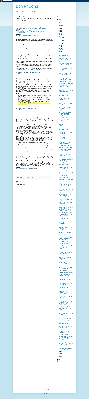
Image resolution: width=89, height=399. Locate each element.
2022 (59, 27)
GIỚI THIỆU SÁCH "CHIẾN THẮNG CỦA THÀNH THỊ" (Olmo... (66, 344)
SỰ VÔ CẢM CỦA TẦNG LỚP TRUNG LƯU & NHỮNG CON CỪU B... (65, 69)
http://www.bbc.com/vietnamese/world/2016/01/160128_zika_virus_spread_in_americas (32, 75)
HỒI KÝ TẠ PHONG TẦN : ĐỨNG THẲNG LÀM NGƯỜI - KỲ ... (64, 162)
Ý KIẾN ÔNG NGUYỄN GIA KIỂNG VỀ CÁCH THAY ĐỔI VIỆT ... (65, 334)
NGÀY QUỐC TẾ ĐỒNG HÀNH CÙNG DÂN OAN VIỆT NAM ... (65, 327)
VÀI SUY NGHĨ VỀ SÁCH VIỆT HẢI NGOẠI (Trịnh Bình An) (65, 258)
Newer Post (18, 214)
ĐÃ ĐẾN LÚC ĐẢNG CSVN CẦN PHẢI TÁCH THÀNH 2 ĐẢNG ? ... (65, 316)
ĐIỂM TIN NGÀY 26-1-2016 (64, 239)
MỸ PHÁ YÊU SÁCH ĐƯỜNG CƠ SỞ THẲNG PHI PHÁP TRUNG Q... (65, 59)
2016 (59, 36)
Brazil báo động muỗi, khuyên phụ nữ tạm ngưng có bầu (27, 35)
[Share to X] (30, 177)
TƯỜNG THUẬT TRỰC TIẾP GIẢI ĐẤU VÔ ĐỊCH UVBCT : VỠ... (66, 349)
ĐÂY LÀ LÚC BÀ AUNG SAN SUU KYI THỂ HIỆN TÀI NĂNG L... (65, 263)
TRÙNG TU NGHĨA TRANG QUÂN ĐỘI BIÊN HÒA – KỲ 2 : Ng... (65, 302)
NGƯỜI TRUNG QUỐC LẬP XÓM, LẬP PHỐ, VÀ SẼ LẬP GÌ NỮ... (66, 91)
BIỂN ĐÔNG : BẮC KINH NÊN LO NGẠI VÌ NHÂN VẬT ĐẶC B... (66, 133)
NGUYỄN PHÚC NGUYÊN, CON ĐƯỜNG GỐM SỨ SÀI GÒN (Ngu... (65, 81)
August (60, 43)
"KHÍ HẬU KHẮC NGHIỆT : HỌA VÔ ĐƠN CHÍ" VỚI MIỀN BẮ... (65, 113)
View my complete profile (61, 362)
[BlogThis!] (29, 177)
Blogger (49, 389)
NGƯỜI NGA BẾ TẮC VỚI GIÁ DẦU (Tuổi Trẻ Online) (65, 294)
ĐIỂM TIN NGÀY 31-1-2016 (64, 55)
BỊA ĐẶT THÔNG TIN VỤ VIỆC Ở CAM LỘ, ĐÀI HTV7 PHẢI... (65, 192)
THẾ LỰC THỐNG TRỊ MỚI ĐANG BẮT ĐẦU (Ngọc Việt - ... (66, 297)
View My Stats (44, 393)
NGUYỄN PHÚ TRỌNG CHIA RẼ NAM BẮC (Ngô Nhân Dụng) (65, 110)
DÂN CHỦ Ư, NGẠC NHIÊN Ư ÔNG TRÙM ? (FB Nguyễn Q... (65, 170)
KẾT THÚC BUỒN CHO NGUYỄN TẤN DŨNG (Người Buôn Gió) (66, 275)
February (60, 52)
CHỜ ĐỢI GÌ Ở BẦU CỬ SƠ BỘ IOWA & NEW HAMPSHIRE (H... (66, 270)
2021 (59, 28)
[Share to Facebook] (31, 177)
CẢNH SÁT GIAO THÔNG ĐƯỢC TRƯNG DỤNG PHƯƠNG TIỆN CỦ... (66, 66)
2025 (59, 22)
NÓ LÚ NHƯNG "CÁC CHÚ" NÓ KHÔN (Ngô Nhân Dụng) (66, 225)
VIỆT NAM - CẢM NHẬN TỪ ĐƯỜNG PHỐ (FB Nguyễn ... (65, 99)
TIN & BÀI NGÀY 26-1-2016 (64, 218)
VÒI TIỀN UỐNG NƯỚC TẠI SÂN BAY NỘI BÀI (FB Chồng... (65, 101)
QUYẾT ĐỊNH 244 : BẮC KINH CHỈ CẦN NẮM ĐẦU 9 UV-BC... (66, 314)
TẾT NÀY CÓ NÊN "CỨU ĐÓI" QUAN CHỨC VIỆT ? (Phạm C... (65, 312)
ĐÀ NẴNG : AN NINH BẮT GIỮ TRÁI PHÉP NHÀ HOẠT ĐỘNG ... (65, 74)
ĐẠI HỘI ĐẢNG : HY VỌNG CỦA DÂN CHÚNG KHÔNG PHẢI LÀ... (65, 292)
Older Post (51, 214)
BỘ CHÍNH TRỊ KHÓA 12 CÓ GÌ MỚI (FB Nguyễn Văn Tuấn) (66, 180)
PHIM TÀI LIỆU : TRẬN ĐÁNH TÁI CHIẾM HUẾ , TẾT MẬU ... (65, 76)
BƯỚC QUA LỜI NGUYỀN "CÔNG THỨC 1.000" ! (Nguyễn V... (65, 282)
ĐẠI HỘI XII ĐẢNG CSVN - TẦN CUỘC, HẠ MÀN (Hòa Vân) (66, 221)
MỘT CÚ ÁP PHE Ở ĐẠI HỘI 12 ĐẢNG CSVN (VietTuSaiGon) (65, 197)
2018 (59, 33)
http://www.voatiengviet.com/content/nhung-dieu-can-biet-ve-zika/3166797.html (30, 112)
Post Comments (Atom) (25, 215)
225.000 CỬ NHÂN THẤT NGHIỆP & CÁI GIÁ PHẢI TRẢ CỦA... (65, 284)
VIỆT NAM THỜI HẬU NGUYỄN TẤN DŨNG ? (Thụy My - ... (65, 205)
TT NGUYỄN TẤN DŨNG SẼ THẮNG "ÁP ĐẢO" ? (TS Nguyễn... (65, 339)
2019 (59, 31)
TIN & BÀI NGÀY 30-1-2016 (64, 57)
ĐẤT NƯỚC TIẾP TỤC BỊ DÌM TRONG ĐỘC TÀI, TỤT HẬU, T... (65, 347)
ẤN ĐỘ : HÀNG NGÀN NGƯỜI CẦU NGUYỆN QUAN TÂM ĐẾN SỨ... (65, 145)
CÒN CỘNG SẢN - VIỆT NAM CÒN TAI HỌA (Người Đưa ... (66, 208)
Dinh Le (21, 177)
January (60, 54)
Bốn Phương (27, 6)
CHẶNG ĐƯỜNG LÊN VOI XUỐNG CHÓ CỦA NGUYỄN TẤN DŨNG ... (65, 210)
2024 (59, 24)
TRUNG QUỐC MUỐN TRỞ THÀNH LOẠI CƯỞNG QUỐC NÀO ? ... (65, 342)
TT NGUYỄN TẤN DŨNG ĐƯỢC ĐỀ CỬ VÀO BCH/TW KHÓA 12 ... (66, 337)
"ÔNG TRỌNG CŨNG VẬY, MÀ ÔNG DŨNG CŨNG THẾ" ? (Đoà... (65, 93)
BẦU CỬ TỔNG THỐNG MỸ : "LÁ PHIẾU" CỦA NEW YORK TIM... (65, 79)
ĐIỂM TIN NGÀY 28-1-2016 (64, 164)
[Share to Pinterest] (32, 177)
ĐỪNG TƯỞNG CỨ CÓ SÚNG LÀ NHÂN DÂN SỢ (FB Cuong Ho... (65, 140)
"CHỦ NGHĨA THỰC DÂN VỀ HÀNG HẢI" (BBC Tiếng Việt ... (65, 175)
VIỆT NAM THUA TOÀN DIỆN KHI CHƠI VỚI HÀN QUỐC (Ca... (66, 255)
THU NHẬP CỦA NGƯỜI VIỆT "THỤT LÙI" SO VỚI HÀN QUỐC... (65, 118)
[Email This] (27, 177)
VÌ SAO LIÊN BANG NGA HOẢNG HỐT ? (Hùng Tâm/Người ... (66, 203)
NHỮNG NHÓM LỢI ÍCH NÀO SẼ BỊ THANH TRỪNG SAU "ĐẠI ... (65, 290)
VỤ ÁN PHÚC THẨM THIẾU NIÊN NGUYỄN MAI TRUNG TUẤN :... (65, 71)
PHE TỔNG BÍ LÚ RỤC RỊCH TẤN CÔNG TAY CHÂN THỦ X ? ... (65, 86)
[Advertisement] (44, 376)
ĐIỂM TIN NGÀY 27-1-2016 (64, 217)
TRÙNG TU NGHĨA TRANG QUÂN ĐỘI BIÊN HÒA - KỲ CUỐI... (65, 304)
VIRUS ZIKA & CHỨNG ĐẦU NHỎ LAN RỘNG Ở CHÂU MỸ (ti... (66, 190)
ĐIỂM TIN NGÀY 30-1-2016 (64, 95)
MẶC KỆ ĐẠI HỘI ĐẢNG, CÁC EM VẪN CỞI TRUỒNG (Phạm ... (66, 278)
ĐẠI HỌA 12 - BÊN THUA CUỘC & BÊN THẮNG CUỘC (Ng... (66, 213)
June (60, 46)
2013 (59, 354)
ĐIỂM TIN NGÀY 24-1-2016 (64, 323)
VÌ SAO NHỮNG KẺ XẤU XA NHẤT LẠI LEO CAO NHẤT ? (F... (66, 160)
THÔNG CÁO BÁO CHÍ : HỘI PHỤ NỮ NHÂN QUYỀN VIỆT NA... (65, 135)
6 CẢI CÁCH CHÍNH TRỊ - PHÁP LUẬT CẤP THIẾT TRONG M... (65, 150)
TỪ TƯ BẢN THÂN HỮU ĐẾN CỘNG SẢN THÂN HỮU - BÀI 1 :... (65, 138)
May (60, 48)
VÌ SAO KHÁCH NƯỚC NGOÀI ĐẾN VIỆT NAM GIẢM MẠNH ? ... (65, 89)
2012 (59, 356)
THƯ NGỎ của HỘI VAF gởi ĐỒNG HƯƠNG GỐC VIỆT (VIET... (65, 307)
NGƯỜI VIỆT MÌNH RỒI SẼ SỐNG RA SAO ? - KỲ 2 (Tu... (65, 228)
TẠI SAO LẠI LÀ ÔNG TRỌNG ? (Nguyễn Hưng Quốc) (64, 223)
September (61, 42)
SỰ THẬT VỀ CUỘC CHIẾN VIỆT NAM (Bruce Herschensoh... (66, 253)
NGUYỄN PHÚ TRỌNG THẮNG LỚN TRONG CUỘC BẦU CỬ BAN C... (65, 260)
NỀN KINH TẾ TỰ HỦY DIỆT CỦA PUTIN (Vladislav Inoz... (65, 157)
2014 (59, 353)
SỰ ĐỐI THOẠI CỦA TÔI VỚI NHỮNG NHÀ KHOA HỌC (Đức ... (65, 143)
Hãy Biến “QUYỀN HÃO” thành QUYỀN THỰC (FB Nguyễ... (66, 173)
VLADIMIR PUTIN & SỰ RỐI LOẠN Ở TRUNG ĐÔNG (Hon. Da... (65, 187)
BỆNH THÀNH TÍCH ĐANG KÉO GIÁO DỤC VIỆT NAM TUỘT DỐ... (65, 215)
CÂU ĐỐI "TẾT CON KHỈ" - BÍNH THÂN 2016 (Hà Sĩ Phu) (66, 84)
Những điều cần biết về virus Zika (26, 108)
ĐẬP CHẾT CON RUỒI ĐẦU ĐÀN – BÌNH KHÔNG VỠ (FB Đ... (65, 108)
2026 (59, 21)
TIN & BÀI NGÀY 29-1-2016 (64, 97)
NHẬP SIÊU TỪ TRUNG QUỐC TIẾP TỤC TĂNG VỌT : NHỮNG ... (65, 183)
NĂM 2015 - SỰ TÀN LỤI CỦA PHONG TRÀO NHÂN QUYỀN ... (66, 153)
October (60, 40)
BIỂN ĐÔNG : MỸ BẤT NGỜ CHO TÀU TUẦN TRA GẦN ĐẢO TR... (65, 64)
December (61, 37)
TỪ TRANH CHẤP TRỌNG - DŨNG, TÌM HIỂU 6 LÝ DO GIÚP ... (66, 235)
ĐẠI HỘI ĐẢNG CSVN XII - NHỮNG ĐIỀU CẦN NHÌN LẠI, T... (65, 195)
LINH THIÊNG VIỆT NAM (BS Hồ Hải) (65, 199)
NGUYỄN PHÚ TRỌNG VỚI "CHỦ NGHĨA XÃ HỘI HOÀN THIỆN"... (65, 125)
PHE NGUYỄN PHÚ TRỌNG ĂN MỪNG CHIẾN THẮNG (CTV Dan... (66, 238)
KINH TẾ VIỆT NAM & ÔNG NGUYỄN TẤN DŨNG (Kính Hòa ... (65, 168)
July (60, 45)
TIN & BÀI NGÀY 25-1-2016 (64, 241)
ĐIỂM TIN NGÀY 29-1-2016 (64, 129)
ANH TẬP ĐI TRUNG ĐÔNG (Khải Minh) (66, 200)
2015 (59, 351)
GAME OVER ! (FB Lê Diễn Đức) (64, 279)
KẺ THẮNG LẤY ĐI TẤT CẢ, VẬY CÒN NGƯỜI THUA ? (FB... (65, 155)
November (61, 39)
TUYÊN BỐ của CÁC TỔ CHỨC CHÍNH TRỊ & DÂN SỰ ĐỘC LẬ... (66, 230)
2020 (59, 30)
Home (35, 214)
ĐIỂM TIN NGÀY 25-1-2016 (64, 286)
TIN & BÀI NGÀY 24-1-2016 (64, 287)
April (60, 49)
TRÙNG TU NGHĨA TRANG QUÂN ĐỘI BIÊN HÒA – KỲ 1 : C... (65, 299)
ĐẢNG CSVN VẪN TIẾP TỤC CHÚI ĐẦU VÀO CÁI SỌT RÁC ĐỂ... (66, 268)
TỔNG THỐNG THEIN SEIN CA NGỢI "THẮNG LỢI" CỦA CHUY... (65, 185)
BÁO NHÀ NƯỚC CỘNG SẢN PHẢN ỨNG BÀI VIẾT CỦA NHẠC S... (65, 321)
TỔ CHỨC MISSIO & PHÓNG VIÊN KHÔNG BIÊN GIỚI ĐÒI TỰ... (65, 178)
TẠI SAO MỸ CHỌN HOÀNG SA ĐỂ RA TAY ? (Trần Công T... (66, 62)
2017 (59, 34)
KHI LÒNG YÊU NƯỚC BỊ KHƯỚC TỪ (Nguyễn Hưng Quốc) (65, 332)
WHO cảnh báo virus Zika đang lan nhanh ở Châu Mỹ (26, 168)
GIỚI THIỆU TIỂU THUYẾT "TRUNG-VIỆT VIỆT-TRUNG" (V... (65, 243)
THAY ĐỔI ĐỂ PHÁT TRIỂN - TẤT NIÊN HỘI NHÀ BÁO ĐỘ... (66, 123)
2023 (59, 25)
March (60, 51)
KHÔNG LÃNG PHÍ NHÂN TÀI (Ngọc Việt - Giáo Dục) (65, 115)
